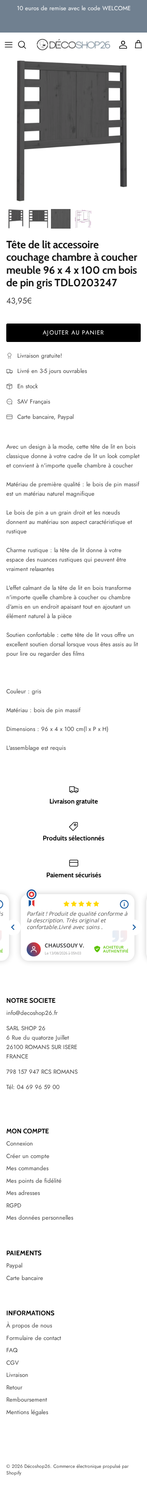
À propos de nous (29, 1325)
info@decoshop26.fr (32, 1013)
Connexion (19, 1143)
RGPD (13, 1205)
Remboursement (26, 1399)
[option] (73, 130)
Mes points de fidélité (34, 1180)
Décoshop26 (37, 1466)
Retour (14, 1387)
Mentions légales (27, 1412)
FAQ (12, 1350)
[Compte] (121, 44)
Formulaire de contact (33, 1338)
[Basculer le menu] (8, 44)
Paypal (14, 1265)
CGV (12, 1362)
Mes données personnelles (39, 1217)
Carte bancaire (24, 1278)
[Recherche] (25, 44)
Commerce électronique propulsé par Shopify (67, 1469)
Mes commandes (27, 1168)
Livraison (17, 1375)
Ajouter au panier (73, 332)
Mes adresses (23, 1193)
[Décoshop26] (73, 44)
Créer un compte (27, 1156)
